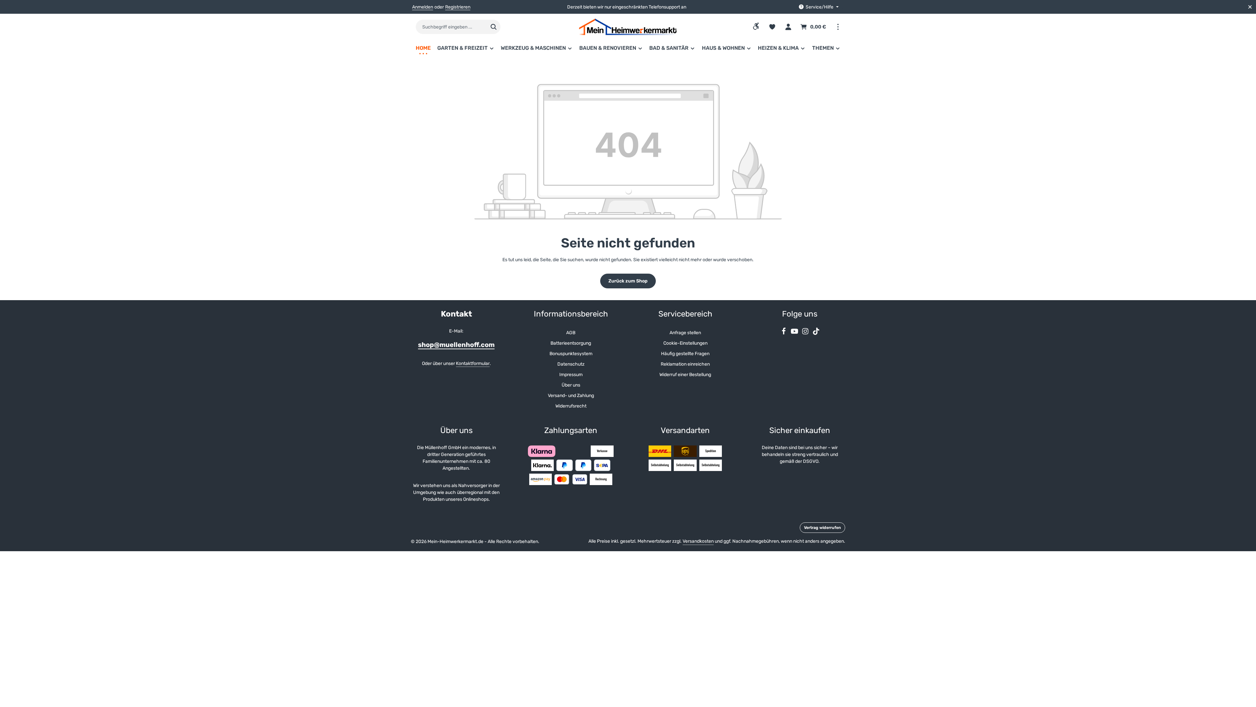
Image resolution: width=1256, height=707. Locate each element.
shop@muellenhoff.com (456, 345)
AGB (570, 332)
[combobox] (451, 26)
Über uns (571, 385)
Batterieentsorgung (570, 343)
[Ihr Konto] (788, 27)
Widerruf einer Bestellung (685, 374)
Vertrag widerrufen (822, 527)
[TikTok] (816, 333)
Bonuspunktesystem (571, 353)
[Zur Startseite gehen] (628, 27)
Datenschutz (570, 364)
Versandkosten (698, 541)
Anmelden (422, 7)
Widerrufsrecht (570, 406)
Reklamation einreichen (685, 364)
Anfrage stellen (685, 332)
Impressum (571, 374)
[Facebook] (784, 333)
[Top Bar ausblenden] (1250, 7)
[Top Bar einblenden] (837, 27)
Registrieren (457, 7)
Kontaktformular (473, 363)
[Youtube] (795, 333)
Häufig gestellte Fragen (685, 353)
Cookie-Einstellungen (685, 343)
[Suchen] (494, 26)
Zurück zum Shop (628, 281)
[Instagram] (806, 333)
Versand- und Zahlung (571, 395)
